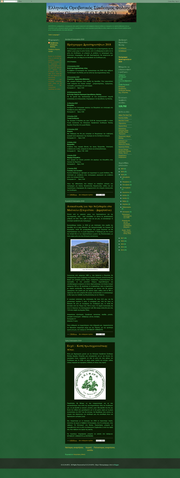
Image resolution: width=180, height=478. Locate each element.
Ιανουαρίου (126, 212)
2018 (122, 174)
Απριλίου (125, 204)
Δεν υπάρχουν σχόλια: (86, 195)
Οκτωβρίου (126, 184)
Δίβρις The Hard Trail (125, 115)
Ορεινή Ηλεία (123, 126)
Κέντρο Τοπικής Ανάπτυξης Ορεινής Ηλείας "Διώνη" (125, 151)
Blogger (116, 465)
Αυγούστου (126, 192)
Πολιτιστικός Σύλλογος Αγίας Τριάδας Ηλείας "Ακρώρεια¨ (123, 131)
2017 (122, 238)
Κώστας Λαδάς (123, 118)
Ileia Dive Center (124, 120)
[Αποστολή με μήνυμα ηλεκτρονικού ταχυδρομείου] (97, 195)
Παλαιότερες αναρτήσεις (104, 447)
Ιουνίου (124, 198)
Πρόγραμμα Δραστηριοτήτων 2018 (89, 44)
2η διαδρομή (122, 51)
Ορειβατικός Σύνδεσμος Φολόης (54, 45)
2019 (122, 171)
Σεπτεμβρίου (126, 187)
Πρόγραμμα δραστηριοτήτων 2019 (125, 59)
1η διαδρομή (122, 48)
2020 (122, 169)
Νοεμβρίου (126, 182)
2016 (122, 241)
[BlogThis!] (99, 195)
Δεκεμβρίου (126, 177)
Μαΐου (124, 201)
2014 (122, 247)
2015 (122, 244)
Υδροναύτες (122, 123)
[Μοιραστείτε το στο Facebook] (102, 195)
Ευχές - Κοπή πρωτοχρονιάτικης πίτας (126, 231)
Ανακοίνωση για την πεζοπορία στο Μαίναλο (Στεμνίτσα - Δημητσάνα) (89, 208)
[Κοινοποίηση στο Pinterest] (104, 195)
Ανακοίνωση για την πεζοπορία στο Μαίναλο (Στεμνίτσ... (126, 224)
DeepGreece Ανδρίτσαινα (122, 156)
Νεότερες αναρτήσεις (74, 447)
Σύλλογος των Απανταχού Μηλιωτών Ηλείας (124, 142)
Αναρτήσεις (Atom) (79, 454)
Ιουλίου (124, 195)
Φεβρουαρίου (126, 207)
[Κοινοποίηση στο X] (100, 195)
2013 (122, 250)
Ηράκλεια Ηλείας (124, 147)
